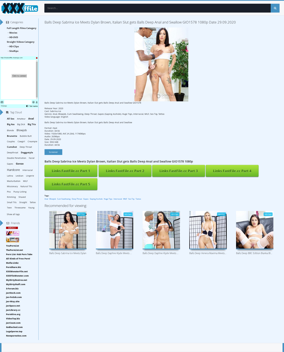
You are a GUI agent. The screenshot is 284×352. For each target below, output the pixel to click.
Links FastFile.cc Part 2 (125, 171)
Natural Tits (26, 186)
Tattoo (138, 199)
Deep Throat (77, 199)
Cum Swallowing (64, 199)
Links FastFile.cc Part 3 (178, 171)
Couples (11, 141)
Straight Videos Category (20, 41)
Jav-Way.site (13, 301)
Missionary (12, 186)
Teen (9, 207)
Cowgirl (21, 141)
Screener (53, 152)
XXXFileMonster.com (17, 275)
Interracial (118, 199)
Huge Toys (108, 199)
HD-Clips (14, 46)
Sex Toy (131, 199)
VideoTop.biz (13, 318)
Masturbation (13, 181)
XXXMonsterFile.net (17, 271)
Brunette (12, 136)
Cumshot (12, 146)
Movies (13, 32)
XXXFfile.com (19, 8)
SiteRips (13, 51)
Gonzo (20, 163)
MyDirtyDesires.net (16, 280)
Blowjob (52, 199)
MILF (125, 199)
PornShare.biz (13, 267)
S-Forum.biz (12, 288)
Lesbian (19, 175)
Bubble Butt (26, 136)
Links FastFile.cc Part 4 (232, 171)
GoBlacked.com (14, 327)
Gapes (86, 199)
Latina (10, 175)
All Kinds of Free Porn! (18, 258)
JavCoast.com (13, 322)
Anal (46, 199)
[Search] (275, 8)
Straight (23, 202)
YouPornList (12, 245)
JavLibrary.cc (13, 310)
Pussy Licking (19, 191)
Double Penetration (16, 158)
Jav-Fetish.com (14, 297)
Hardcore (13, 170)
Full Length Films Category (21, 28)
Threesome (20, 207)
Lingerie (30, 175)
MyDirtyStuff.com (15, 284)
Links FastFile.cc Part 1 (71, 171)
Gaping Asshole (96, 199)
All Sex (10, 118)
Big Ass (10, 124)
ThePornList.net (14, 250)
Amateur (21, 118)
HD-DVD (13, 37)
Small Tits (12, 202)
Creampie (32, 141)
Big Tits (32, 124)
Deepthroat (12, 152)
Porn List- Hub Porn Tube (19, 254)
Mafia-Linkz (12, 262)
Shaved (22, 197)
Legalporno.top (14, 331)
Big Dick (21, 124)
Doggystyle (27, 152)
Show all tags (13, 214)
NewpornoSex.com (16, 335)
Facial (31, 158)
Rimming (11, 197)
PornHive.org (13, 314)
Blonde (10, 130)
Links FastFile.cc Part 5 (71, 184)
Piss (9, 191)
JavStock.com (13, 292)
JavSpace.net (13, 305)
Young (31, 207)
